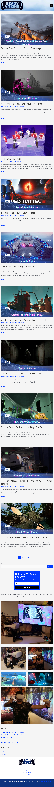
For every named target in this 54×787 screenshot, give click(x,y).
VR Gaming (12, 50)
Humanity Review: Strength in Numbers (18, 266)
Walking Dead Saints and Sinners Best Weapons (22, 48)
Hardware (3, 752)
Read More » (4, 63)
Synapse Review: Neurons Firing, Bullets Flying (21, 103)
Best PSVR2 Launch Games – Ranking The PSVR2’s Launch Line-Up (26, 482)
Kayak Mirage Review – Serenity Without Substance (24, 537)
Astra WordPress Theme (47, 781)
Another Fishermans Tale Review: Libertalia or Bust (23, 320)
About (27, 770)
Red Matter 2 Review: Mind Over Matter (18, 212)
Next (51, 558)
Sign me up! (27, 588)
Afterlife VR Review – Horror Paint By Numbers (21, 373)
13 (29, 558)
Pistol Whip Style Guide (11, 159)
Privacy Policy (27, 774)
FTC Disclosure (27, 772)
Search (2, 563)
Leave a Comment (5, 50)
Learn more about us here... (38, 596)
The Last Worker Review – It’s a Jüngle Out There (22, 427)
